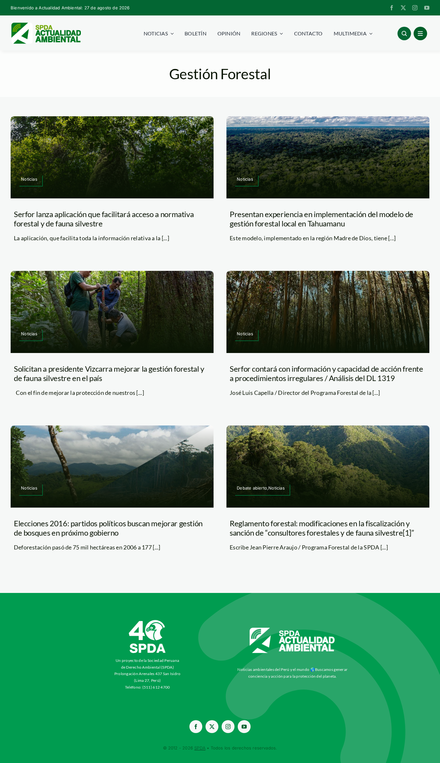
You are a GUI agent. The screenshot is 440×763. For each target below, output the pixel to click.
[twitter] (403, 7)
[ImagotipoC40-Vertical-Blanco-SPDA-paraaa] (147, 621)
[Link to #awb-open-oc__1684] (420, 33)
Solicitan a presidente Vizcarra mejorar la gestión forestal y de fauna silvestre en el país (109, 373)
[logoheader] (46, 24)
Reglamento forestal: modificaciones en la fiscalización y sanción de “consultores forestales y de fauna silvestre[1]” (322, 528)
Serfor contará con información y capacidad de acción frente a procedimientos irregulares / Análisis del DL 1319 (326, 373)
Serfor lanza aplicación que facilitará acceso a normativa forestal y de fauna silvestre (104, 218)
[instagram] (414, 7)
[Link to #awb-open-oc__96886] (404, 33)
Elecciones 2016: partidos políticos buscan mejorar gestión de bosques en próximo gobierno (108, 528)
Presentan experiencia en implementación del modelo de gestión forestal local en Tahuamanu (321, 218)
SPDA (200, 747)
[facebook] (391, 7)
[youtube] (426, 7)
